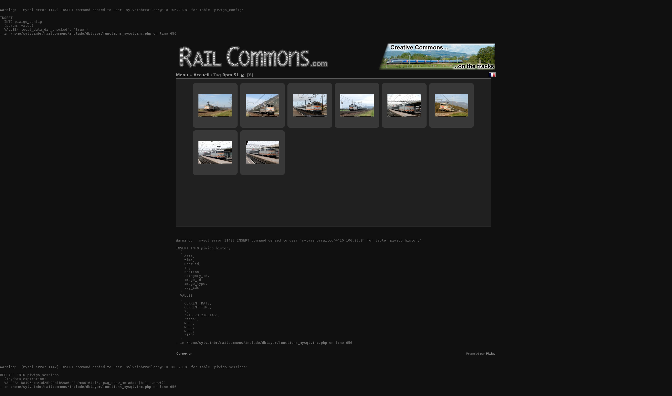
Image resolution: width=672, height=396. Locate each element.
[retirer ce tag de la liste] (242, 75)
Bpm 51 (230, 75)
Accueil (201, 75)
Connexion (184, 353)
